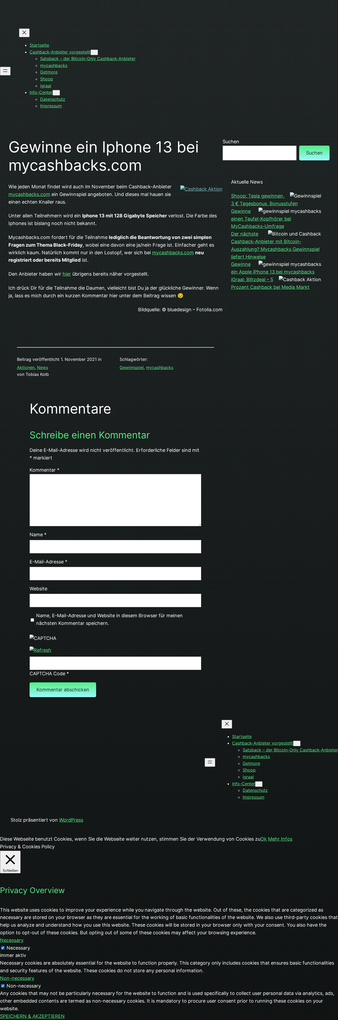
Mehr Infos (280, 839)
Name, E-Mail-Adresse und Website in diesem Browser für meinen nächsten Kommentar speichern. (109, 619)
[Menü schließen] (24, 32)
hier (67, 274)
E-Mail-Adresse (48, 561)
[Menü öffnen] (5, 71)
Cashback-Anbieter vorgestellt (60, 52)
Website (38, 588)
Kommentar (44, 470)
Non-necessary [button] (17, 978)
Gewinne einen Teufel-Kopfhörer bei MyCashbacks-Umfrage (261, 218)
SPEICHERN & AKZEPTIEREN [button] (32, 1016)
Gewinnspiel (132, 367)
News (42, 367)
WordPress (71, 820)
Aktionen (26, 367)
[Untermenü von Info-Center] (56, 92)
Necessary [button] (12, 940)
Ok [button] (263, 839)
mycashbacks (159, 367)
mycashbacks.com (29, 194)
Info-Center (41, 92)
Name (38, 534)
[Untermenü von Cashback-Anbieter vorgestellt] (94, 52)
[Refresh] (40, 650)
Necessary (18, 948)
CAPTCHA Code (47, 673)
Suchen (231, 141)
